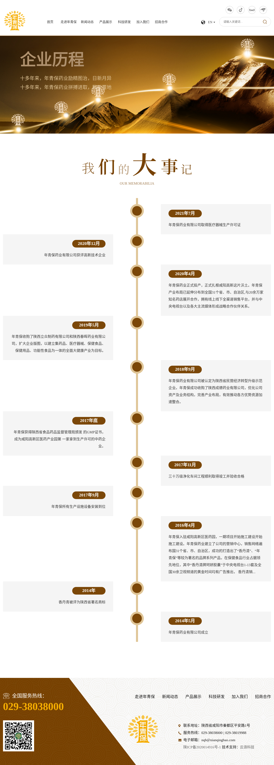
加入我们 (142, 22)
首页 (50, 22)
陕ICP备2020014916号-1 (202, 747)
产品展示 (105, 22)
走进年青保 (69, 22)
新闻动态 (87, 22)
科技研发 (124, 22)
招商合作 (161, 22)
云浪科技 (247, 747)
